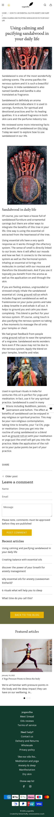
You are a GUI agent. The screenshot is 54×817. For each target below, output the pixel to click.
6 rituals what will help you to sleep (22, 590)
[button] (24, 698)
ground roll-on (31, 294)
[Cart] (51, 5)
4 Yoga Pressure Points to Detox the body (21, 679)
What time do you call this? (17, 598)
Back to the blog (27, 614)
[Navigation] (3, 5)
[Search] (45, 5)
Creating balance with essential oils (22, 559)
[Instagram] (30, 786)
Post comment (17, 532)
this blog (42, 128)
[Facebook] (24, 786)
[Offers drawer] (9, 5)
